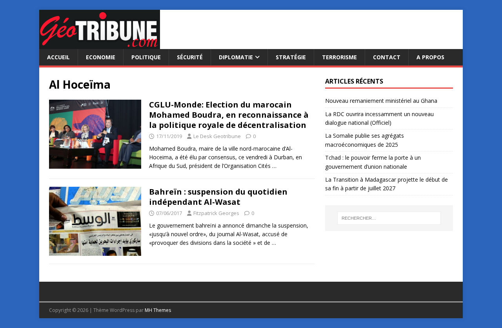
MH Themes (158, 310)
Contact (386, 57)
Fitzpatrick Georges (216, 213)
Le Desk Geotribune (217, 136)
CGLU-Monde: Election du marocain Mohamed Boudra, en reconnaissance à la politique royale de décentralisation (229, 114)
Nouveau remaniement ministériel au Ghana (382, 100)
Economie (100, 57)
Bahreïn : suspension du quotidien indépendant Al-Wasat (218, 196)
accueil (58, 57)
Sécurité (190, 57)
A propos (430, 57)
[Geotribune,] (99, 44)
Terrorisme (339, 57)
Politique (146, 57)
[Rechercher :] (389, 218)
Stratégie (291, 57)
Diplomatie (236, 57)
